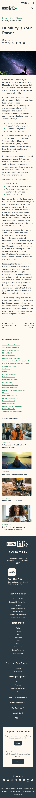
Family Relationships (10, 380)
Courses (18, 685)
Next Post (28, 323)
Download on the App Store (17, 582)
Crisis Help (6, 369)
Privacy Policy (21, 791)
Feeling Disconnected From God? (15, 474)
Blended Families (8, 356)
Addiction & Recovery (10, 348)
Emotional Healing (9, 374)
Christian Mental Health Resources (15, 364)
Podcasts (18, 631)
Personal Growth (8, 401)
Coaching (18, 668)
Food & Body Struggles (18, 615)
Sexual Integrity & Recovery (13, 406)
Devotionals (18, 637)
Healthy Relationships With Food (14, 390)
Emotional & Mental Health (18, 602)
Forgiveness (7, 382)
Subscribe (18, 761)
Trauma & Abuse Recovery (12, 412)
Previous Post (9, 323)
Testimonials (18, 647)
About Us (16, 713)
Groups (18, 682)
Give (18, 743)
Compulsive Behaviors (10, 366)
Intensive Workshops (18, 688)
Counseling (18, 672)
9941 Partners (16, 703)
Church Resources (18, 650)
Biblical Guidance (17, 18)
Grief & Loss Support (10, 385)
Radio (18, 628)
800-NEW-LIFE (18, 551)
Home (4, 18)
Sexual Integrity (18, 611)
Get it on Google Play (15, 584)
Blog (18, 641)
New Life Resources (9, 395)
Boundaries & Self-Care (11, 358)
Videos (18, 644)
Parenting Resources (10, 398)
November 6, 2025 (7, 524)
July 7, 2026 (5, 471)
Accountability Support (11, 345)
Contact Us (16, 708)
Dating (4, 372)
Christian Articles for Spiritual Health (16, 361)
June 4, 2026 (6, 498)
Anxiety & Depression (10, 350)
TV (18, 634)
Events (18, 691)
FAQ (17, 718)
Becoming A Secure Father (12, 501)
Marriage (5, 393)
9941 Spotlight (18, 653)
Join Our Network (17, 697)
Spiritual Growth (8, 409)
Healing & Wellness (9, 388)
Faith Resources (8, 377)
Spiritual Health (18, 599)
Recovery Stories (8, 404)
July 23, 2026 (6, 442)
